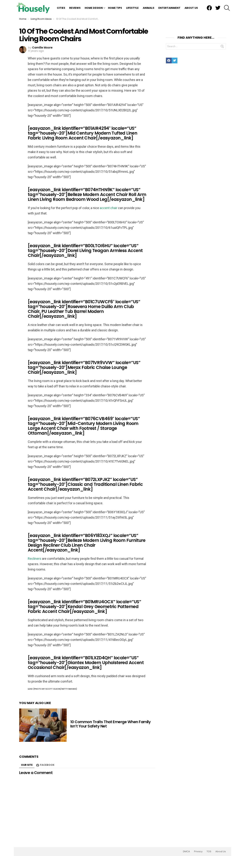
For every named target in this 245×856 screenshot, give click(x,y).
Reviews (75, 8)
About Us (191, 8)
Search (222, 47)
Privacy (198, 851)
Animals (148, 8)
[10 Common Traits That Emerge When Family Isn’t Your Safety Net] (43, 725)
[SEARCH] (227, 7)
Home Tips (115, 8)
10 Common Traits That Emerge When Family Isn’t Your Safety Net (110, 724)
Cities (61, 8)
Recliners (34, 558)
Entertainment (169, 8)
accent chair (108, 208)
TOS (209, 851)
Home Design (94, 8)
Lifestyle (132, 8)
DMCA (186, 851)
